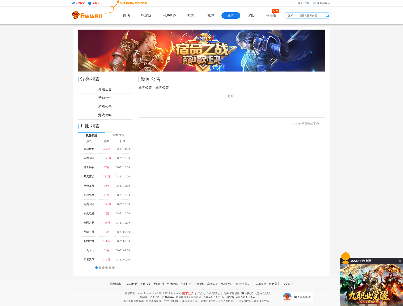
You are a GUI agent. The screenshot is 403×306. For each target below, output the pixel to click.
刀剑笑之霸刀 (242, 283)
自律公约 (200, 293)
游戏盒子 (97, 3)
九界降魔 (89, 195)
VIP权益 (80, 3)
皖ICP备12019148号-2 (162, 297)
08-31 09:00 (123, 231)
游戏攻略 (105, 115)
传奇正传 (288, 283)
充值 (190, 15)
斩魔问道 (89, 158)
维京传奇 (145, 283)
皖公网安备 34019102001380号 (238, 297)
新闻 (231, 15)
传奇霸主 (274, 283)
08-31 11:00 (123, 148)
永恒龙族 (89, 185)
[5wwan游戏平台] (87, 15)
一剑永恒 (89, 250)
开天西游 (89, 176)
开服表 (271, 15)
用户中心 (169, 15)
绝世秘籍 (89, 167)
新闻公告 (145, 87)
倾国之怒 (89, 222)
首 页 (126, 15)
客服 (251, 15)
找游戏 (146, 15)
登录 (300, 3)
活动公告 (105, 98)
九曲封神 (89, 241)
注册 (307, 3)
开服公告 (105, 89)
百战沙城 (226, 283)
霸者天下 (89, 259)
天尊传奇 (89, 148)
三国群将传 (260, 283)
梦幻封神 (89, 231)
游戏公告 (105, 106)
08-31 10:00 (123, 158)
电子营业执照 (302, 297)
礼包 (210, 15)
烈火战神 (89, 213)
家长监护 (188, 293)
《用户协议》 (247, 293)
